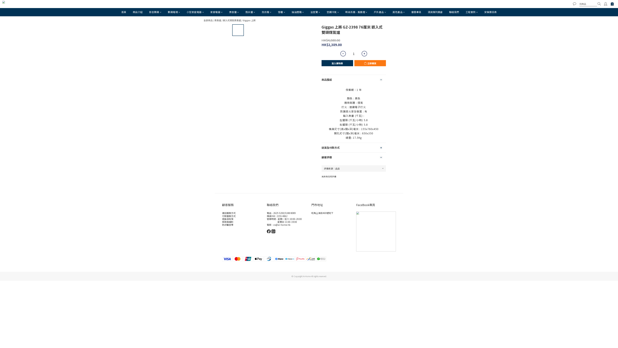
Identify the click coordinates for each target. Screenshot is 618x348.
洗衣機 (265, 12)
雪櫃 (280, 12)
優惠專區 (416, 12)
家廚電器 (215, 12)
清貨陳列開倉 (435, 12)
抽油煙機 (297, 12)
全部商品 (208, 20)
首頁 (123, 12)
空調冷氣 (332, 12)
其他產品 (398, 12)
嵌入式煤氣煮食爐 (232, 20)
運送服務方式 (229, 213)
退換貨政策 (227, 219)
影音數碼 (154, 12)
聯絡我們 (454, 12)
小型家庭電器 (194, 12)
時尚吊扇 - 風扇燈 (355, 12)
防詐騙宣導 (227, 224)
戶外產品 (379, 12)
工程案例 (471, 12)
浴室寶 (314, 12)
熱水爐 (249, 12)
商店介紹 (138, 12)
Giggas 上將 (249, 20)
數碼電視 (173, 12)
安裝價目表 (490, 12)
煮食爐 (233, 12)
